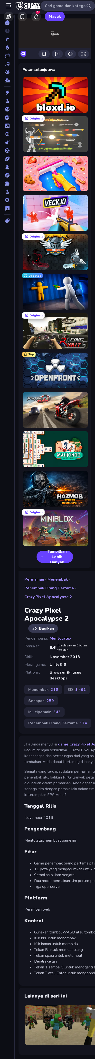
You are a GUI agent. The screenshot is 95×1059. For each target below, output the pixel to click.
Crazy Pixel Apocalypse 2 (48, 597)
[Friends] (9, 16)
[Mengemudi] (7, 150)
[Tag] (7, 221)
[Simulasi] (7, 192)
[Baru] (7, 39)
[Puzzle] (7, 183)
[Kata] (7, 126)
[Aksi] (7, 93)
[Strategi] (7, 200)
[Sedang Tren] (7, 47)
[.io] (7, 109)
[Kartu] (7, 117)
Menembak (58, 579)
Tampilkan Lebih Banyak (57, 557)
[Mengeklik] (7, 142)
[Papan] (7, 167)
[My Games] (22, 16)
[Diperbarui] (7, 55)
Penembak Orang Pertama (49, 588)
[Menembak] (7, 134)
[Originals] (7, 64)
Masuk (55, 16)
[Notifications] (36, 16)
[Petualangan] (7, 175)
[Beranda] (7, 22)
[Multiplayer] (7, 72)
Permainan (34, 579)
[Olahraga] (7, 159)
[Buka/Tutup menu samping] (9, 6)
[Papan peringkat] (7, 80)
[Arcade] (7, 101)
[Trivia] (7, 208)
